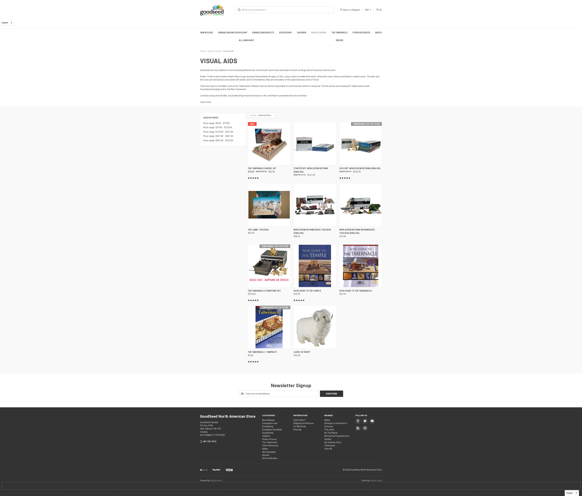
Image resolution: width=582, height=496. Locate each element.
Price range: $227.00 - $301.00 (218, 136)
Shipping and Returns (303, 423)
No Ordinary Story (332, 442)
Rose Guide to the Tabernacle (355, 290)
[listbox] (268, 115)
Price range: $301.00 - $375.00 (218, 140)
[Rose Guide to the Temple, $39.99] (315, 266)
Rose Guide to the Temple (307, 290)
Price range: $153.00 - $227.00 (218, 131)
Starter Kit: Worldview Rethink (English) (311, 170)
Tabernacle (329, 445)
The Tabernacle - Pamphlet (262, 352)
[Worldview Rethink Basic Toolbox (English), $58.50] (315, 205)
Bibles (378, 32)
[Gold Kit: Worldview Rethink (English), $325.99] (360, 144)
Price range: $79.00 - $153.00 (217, 127)
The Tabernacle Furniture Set (264, 290)
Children (301, 32)
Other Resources (361, 32)
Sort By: (253, 115)
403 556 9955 (209, 441)
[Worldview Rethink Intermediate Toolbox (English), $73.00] (360, 205)
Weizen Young (376, 480)
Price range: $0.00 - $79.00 (216, 123)
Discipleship (285, 32)
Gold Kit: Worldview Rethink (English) (360, 168)
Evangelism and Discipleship (232, 32)
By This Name (331, 433)
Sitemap (297, 429)
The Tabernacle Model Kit (262, 168)
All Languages (246, 40)
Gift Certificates (269, 458)
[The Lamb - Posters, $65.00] (269, 205)
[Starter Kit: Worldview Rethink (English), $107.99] (315, 144)
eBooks (339, 40)
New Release (206, 32)
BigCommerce (216, 480)
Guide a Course (318, 32)
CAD (367, 10)
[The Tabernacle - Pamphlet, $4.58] (269, 327)
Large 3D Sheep (302, 352)
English (5, 23)
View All (328, 449)
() (380, 10)
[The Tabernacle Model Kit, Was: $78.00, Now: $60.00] (269, 144)
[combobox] (7, 23)
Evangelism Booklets (263, 32)
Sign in (346, 10)
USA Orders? (299, 420)
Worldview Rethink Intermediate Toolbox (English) (357, 231)
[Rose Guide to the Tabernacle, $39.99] (360, 266)
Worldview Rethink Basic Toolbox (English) (312, 231)
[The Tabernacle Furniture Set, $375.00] (269, 266)
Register (356, 10)
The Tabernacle (339, 32)
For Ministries (299, 426)
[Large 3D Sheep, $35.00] (315, 327)
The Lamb (329, 429)
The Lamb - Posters (258, 229)
